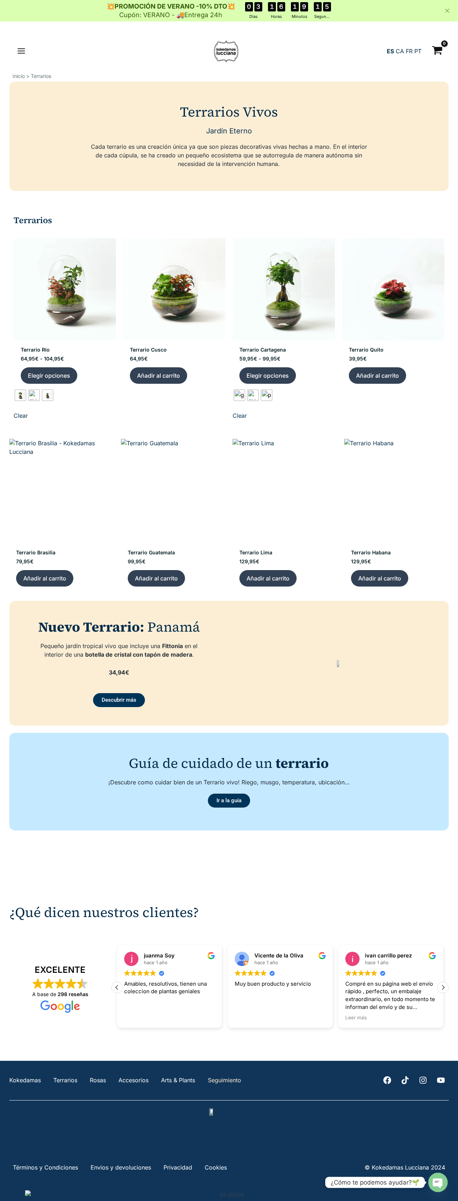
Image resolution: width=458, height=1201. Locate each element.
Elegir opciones (49, 375)
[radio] (20, 395)
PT (418, 51)
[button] (443, 987)
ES (390, 51)
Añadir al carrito (158, 375)
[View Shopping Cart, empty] (437, 51)
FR (409, 51)
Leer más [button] (356, 1017)
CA (400, 51)
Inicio (19, 76)
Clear (21, 415)
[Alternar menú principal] (21, 51)
